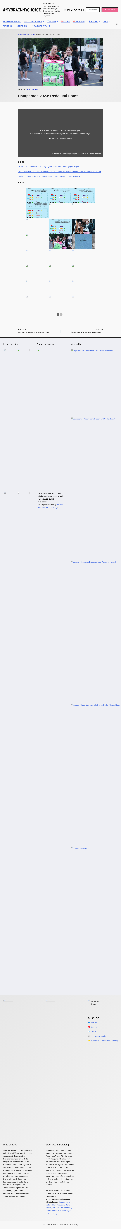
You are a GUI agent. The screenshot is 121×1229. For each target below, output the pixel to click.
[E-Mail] (89, 1018)
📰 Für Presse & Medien (97, 1036)
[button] (93, 9)
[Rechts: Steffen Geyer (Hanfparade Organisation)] (83, 288)
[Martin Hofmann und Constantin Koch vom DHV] (37, 288)
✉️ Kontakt (92, 1032)
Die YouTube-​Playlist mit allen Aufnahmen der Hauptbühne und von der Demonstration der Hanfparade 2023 (59, 171)
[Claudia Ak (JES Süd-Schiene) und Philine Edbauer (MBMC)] (60, 241)
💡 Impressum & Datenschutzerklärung (103, 1041)
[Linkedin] (79, 10)
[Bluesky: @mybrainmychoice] (97, 1018)
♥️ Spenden (92, 1027)
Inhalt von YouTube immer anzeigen (61, 138)
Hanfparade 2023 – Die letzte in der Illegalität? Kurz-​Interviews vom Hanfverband (48, 176)
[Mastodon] (72, 10)
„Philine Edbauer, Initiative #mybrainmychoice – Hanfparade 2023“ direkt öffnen (75, 153)
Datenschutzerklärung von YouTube (67, 134)
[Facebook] (82, 10)
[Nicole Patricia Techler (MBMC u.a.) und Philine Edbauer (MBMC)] (83, 226)
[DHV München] (60, 272)
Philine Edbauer (32, 90)
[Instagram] (68, 10)
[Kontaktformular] (65, 10)
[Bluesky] (75, 10)
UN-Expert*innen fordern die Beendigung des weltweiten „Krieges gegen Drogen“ (48, 167)
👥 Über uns (92, 1022)
